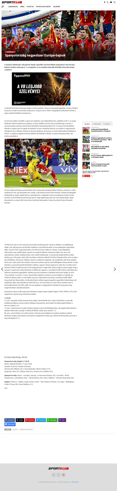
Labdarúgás (13, 6)
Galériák (56, 6)
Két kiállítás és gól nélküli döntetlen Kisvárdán (100, 147)
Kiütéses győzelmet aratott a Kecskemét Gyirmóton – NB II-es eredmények (101, 139)
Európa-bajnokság (26, 429)
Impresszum (75, 482)
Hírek (22, 6)
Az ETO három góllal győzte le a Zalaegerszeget (101, 156)
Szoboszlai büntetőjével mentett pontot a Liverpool (100, 130)
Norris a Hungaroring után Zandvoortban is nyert (100, 165)
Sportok (30, 6)
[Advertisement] (41, 223)
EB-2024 (15, 429)
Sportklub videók (43, 6)
